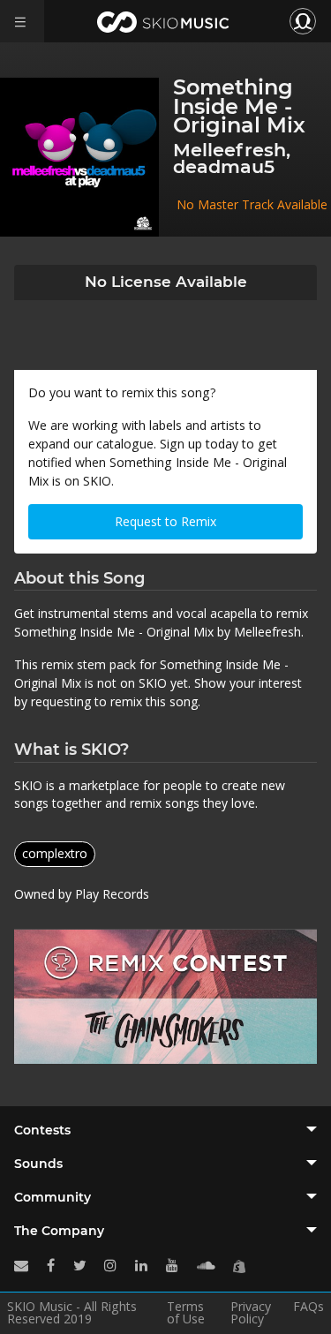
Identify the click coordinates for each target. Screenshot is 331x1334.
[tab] (165, 1130)
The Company (59, 1231)
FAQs (308, 1307)
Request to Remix (165, 521)
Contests (42, 1130)
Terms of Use (186, 1312)
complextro (54, 853)
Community (52, 1197)
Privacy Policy (250, 1312)
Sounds (38, 1164)
